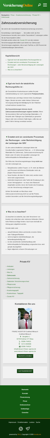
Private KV (35, 15)
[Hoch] (7, 84)
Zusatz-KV (23, 40)
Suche (38, 422)
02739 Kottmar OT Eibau (25, 339)
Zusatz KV (10, 296)
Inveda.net (37, 434)
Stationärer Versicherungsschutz (18, 281)
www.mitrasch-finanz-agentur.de (25, 351)
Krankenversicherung (23, 15)
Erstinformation (23, 422)
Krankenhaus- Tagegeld (15, 293)
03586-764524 (26, 346)
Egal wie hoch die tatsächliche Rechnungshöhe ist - (25, 60)
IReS (19, 434)
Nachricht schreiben (25, 356)
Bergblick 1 (26, 336)
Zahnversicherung (13, 278)
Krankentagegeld (12, 290)
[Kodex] (28, 429)
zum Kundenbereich (25, 371)
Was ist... (10, 272)
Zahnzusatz (11, 275)
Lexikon (31, 422)
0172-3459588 (26, 344)
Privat (12, 15)
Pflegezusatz (11, 284)
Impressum (12, 422)
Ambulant (10, 266)
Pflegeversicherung (13, 287)
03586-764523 (26, 341)
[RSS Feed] (21, 429)
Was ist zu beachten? (15, 70)
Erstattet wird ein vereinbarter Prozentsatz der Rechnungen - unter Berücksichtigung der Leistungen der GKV (26, 64)
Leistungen (10, 269)
